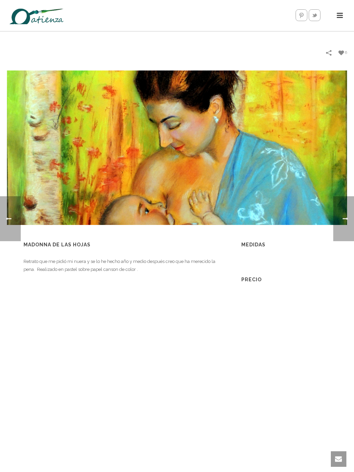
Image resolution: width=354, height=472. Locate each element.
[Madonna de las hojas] (177, 147)
